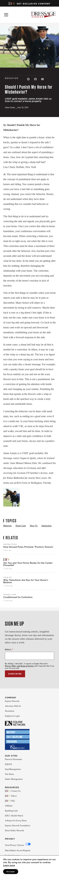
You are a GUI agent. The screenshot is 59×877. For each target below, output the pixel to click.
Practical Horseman (13, 759)
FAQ (13, 801)
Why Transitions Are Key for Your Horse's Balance (25, 581)
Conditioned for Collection (17, 597)
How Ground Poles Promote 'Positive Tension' (28, 547)
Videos (14, 796)
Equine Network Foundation (17, 825)
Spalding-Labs (11, 810)
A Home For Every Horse (16, 820)
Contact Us (15, 791)
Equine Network (12, 701)
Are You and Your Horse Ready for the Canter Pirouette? (27, 564)
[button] (28, 79)
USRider (8, 805)
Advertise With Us (13, 706)
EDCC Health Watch (14, 815)
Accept (10, 871)
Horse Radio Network (14, 830)
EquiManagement (13, 769)
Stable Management (14, 779)
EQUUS (8, 764)
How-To (7, 577)
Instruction (10, 544)
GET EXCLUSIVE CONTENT (33, 3)
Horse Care (9, 594)
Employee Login (12, 716)
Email (9, 649)
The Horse (9, 774)
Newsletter (9, 711)
